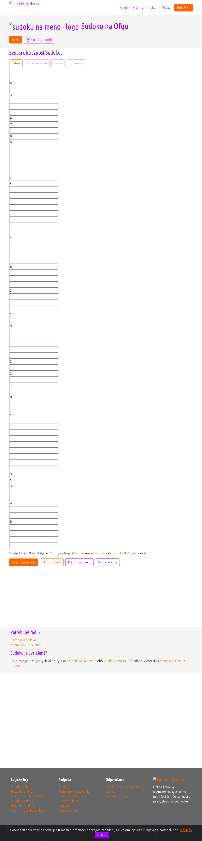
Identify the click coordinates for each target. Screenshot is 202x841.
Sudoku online (20, 786)
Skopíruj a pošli (41, 39)
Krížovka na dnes (23, 805)
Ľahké (16, 63)
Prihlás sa (183, 7)
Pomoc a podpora (70, 796)
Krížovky (164, 7)
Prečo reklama (68, 801)
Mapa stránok (68, 810)
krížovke (99, 553)
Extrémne (76, 63)
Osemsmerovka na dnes (28, 810)
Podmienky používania (73, 791)
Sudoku (125, 7)
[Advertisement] (148, 95)
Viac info (186, 830)
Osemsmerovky (144, 7)
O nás (62, 786)
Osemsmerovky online (26, 796)
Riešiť (15, 39)
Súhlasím (102, 835)
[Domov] (116, 5)
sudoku (119, 553)
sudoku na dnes (82, 661)
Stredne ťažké (37, 63)
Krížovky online (21, 791)
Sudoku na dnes (22, 801)
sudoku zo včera (115, 661)
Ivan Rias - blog (116, 796)
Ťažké (58, 63)
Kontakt (63, 805)
